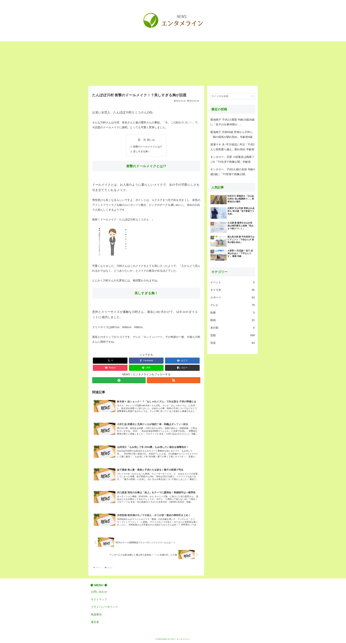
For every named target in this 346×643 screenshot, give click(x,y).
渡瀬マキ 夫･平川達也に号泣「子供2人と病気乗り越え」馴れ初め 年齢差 (232, 147)
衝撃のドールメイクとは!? (147, 146)
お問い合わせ (99, 591)
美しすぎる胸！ (141, 151)
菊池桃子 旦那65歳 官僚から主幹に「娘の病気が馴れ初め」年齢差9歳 (231, 134)
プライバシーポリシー (104, 606)
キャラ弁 (232, 289)
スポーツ (232, 297)
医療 (232, 312)
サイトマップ (99, 599)
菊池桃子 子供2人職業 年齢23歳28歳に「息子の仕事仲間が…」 (232, 122)
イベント (232, 282)
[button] (182, 368)
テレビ (232, 305)
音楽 (232, 342)
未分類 (232, 327)
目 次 (142, 139)
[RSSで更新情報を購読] (173, 380)
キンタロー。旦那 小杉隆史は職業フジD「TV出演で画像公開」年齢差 (232, 159)
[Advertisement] (173, 63)
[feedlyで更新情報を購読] (119, 380)
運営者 (95, 622)
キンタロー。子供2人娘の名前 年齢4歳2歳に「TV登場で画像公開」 (232, 172)
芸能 (232, 335)
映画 (232, 320)
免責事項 (96, 614)
